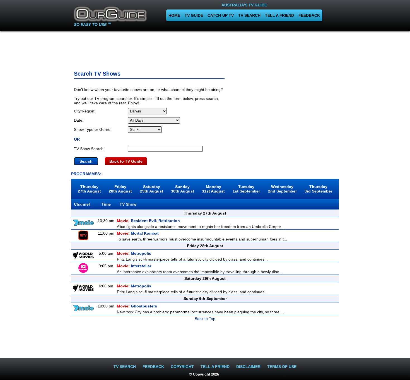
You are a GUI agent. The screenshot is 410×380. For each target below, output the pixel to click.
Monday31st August (213, 188)
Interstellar (134, 266)
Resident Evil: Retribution (148, 220)
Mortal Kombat (138, 233)
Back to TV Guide (126, 161)
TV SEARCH (249, 15)
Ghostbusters (137, 306)
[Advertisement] (205, 48)
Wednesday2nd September (282, 188)
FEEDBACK (309, 15)
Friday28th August (120, 188)
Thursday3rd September (318, 188)
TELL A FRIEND (279, 15)
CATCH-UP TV (221, 15)
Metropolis (134, 253)
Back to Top (205, 318)
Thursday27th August (89, 188)
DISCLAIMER (248, 366)
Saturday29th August (151, 188)
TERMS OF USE (281, 366)
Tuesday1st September (246, 188)
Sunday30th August (182, 188)
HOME (174, 15)
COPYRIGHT (182, 366)
